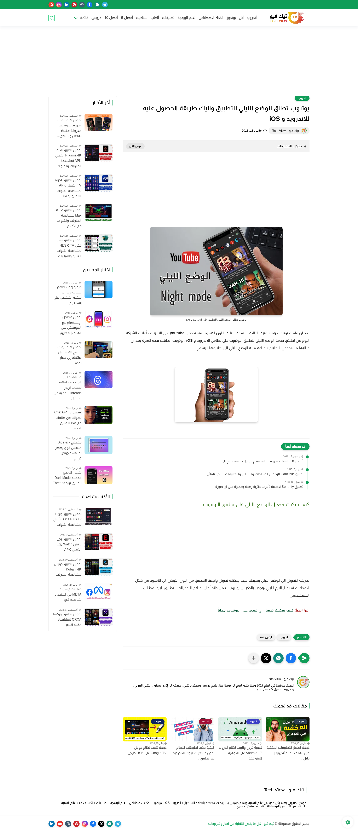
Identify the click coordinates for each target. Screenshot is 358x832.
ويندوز (231, 18)
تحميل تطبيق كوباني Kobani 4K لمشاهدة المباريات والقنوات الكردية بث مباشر (67, 570)
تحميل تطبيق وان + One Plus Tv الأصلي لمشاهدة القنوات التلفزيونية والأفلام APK (67, 519)
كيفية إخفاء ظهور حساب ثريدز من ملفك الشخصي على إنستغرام (67, 295)
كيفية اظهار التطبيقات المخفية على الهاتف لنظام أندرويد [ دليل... (288, 753)
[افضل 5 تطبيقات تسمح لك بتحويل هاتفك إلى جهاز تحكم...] (98, 349)
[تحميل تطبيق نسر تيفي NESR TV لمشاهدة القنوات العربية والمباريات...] (98, 243)
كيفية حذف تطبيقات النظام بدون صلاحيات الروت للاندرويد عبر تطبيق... (193, 753)
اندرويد (302, 98)
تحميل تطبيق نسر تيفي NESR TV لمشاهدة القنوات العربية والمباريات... (68, 248)
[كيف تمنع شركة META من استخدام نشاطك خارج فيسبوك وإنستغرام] (98, 592)
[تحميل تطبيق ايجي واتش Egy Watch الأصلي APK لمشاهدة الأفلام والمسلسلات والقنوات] (98, 541)
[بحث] (51, 18)
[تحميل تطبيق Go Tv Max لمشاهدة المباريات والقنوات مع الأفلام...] (98, 213)
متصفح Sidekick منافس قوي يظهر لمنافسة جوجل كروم (68, 450)
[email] (51, 4)
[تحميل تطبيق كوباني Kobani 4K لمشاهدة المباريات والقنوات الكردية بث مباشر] (98, 566)
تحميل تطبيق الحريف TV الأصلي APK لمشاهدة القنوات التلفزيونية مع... (67, 188)
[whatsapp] (97, 4)
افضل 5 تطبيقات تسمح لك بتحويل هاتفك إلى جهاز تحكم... (69, 355)
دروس (96, 18)
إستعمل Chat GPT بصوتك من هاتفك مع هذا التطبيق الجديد (67, 420)
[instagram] (59, 4)
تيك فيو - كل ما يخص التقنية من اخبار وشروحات (241, 823)
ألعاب (155, 18)
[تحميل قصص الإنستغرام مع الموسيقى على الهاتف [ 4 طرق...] (98, 319)
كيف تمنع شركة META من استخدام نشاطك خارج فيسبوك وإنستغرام (67, 595)
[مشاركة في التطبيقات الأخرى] (253, 658)
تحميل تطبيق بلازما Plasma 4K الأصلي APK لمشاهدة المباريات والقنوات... (67, 158)
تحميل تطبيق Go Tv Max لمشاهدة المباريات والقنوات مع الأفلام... (67, 218)
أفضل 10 (111, 18)
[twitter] (101, 824)
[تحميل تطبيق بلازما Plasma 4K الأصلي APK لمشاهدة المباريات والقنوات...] (98, 152)
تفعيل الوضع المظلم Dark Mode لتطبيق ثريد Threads (67, 478)
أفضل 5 (127, 18)
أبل (241, 18)
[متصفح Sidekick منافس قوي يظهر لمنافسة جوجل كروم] (98, 445)
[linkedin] (66, 4)
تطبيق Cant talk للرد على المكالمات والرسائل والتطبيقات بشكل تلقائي (255, 474)
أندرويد (252, 18)
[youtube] (60, 824)
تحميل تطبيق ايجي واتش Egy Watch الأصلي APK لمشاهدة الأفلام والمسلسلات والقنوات (69, 544)
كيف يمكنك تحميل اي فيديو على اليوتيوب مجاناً (256, 610)
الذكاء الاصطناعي (211, 18)
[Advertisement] (179, 64)
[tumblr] (82, 4)
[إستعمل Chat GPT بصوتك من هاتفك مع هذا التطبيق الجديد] (98, 415)
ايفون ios (266, 637)
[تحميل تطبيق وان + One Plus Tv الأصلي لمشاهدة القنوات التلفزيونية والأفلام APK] (98, 516)
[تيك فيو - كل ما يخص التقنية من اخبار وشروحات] (286, 18)
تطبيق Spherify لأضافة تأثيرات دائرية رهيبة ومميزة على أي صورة (259, 486)
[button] (291, 658)
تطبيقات (168, 18)
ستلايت (142, 18)
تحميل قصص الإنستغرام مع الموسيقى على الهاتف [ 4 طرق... (69, 325)
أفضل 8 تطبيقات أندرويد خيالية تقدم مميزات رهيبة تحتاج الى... (261, 461)
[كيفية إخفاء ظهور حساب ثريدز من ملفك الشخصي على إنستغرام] (98, 289)
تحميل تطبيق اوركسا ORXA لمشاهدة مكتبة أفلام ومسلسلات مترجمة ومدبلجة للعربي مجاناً (67, 620)
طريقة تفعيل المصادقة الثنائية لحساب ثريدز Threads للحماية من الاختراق (67, 387)
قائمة (84, 18)
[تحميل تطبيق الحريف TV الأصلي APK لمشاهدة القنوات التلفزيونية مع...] (98, 182)
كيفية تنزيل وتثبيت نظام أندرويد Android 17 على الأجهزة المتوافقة (240, 753)
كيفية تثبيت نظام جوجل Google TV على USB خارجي (147, 750)
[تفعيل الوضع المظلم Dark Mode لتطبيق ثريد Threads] (98, 475)
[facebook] (89, 4)
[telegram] (105, 4)
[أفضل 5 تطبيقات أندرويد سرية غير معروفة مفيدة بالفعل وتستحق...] (98, 122)
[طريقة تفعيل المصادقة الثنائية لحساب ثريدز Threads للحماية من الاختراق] (98, 379)
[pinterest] (74, 4)
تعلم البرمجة (187, 18)
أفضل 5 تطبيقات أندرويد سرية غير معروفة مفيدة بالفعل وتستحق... (69, 128)
